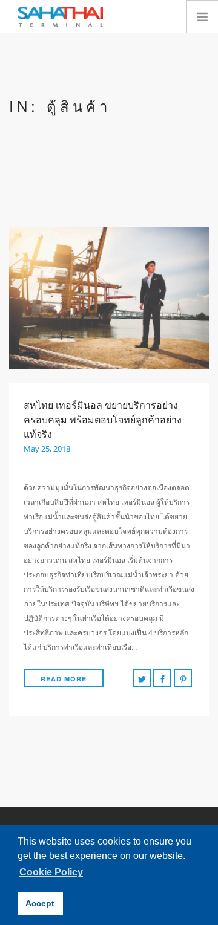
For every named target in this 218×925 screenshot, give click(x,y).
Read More (64, 678)
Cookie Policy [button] (51, 872)
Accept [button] (39, 903)
